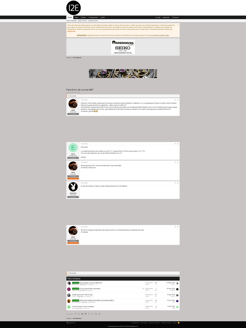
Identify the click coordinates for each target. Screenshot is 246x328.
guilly (73, 308)
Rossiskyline (75, 284)
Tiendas (83, 17)
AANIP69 (172, 290)
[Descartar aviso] (178, 25)
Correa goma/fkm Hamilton (90, 289)
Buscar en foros (82, 20)
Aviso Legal (143, 323)
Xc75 (173, 302)
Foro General (90, 284)
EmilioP (74, 296)
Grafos (103, 17)
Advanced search (93, 20)
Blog (76, 17)
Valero (173, 284)
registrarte (71, 31)
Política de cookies (166, 323)
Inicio (70, 17)
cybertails (74, 290)
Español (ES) (71, 323)
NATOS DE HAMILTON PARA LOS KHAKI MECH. (97, 300)
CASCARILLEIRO (76, 302)
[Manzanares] (123, 47)
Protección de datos (154, 323)
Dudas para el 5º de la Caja (82, 294)
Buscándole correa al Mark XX (90, 283)
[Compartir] (175, 100)
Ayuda (175, 323)
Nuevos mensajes (71, 20)
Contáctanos (135, 323)
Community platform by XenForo (123, 326)
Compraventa (93, 17)
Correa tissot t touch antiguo (83, 306)
